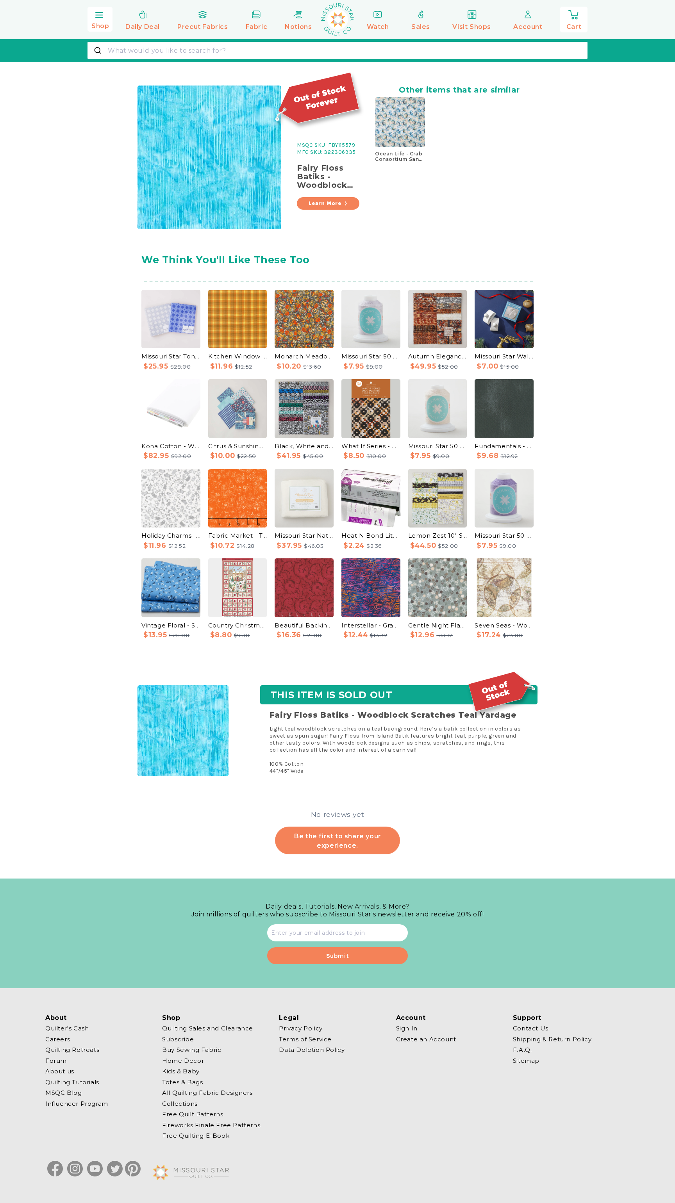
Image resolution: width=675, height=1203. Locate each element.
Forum (56, 1060)
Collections (180, 1103)
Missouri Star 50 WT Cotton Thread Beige (437, 446)
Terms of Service (305, 1039)
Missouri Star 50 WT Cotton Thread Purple (504, 535)
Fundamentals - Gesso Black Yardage (504, 446)
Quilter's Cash (67, 1028)
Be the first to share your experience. (337, 840)
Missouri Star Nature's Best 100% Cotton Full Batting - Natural (304, 535)
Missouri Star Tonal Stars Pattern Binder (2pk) (170, 356)
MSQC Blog (63, 1092)
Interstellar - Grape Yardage (370, 625)
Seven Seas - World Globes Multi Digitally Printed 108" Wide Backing (504, 625)
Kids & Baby (181, 1071)
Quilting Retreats (72, 1049)
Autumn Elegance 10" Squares (437, 356)
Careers (57, 1039)
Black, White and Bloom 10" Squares (304, 446)
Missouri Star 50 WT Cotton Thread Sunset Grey (370, 356)
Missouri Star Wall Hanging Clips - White (504, 356)
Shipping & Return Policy (552, 1039)
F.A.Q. (522, 1049)
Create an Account (426, 1039)
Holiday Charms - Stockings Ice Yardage (170, 535)
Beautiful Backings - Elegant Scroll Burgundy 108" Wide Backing (304, 625)
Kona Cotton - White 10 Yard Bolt (170, 446)
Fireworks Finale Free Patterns (211, 1124)
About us (59, 1071)
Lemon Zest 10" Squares (437, 535)
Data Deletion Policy (312, 1049)
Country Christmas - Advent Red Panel (237, 625)
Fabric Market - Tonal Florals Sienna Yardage (237, 535)
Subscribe (178, 1039)
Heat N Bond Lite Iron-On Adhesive (370, 535)
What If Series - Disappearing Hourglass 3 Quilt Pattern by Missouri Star (370, 446)
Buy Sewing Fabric (191, 1049)
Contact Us (530, 1028)
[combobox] (337, 50)
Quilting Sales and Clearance (207, 1028)
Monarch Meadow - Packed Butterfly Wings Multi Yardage (304, 356)
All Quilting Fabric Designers (207, 1092)
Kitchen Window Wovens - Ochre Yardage (237, 356)
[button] (100, 18)
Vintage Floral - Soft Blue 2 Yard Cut (170, 625)
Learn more (325, 203)
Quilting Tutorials (72, 1081)
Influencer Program (76, 1103)
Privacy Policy (300, 1028)
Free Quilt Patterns (192, 1114)
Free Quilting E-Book (195, 1135)
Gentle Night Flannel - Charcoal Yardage (437, 625)
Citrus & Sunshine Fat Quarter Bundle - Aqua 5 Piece (237, 446)
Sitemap (526, 1060)
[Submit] (98, 50)
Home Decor (183, 1060)
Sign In (407, 1028)
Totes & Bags (182, 1081)
